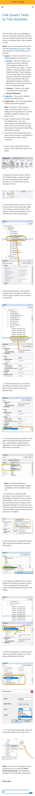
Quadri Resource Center (16, 49)
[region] (17, 2)
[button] (2, 7)
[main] (17, 17)
